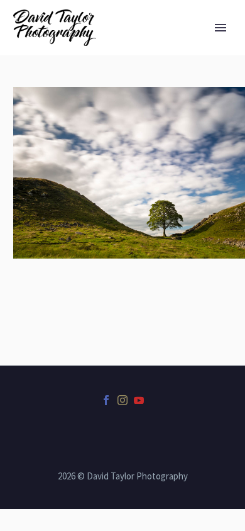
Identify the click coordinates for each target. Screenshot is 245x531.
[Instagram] (122, 400)
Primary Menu (220, 27)
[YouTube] (139, 400)
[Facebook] (106, 400)
